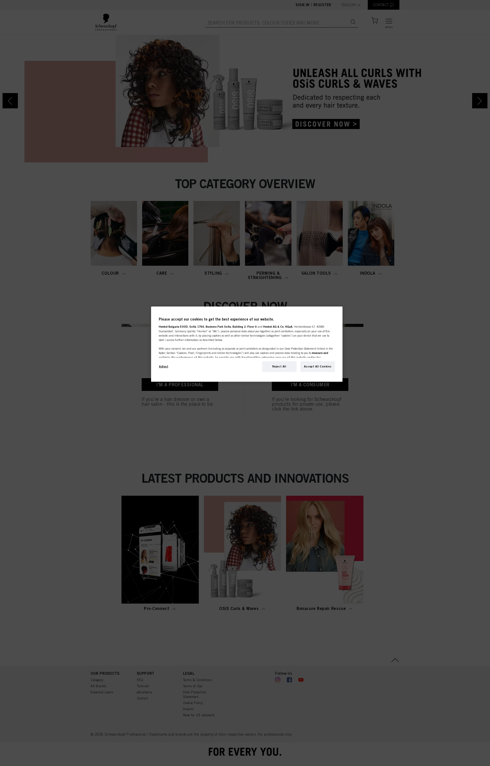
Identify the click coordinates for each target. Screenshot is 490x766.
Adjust (163, 366)
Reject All (279, 366)
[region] (246, 344)
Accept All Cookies (317, 366)
